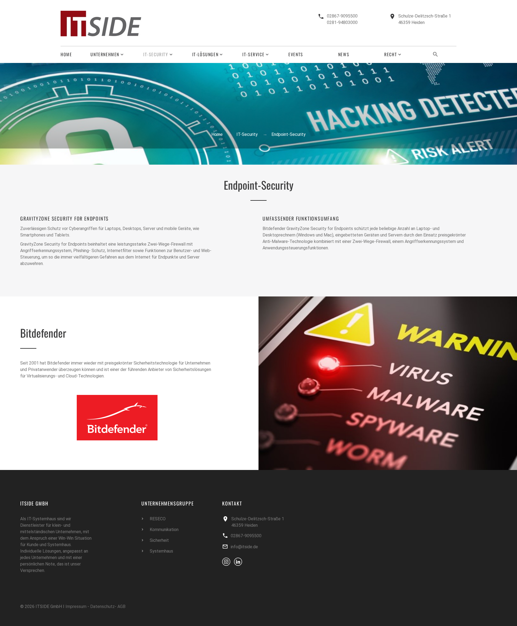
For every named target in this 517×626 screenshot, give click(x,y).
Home (66, 54)
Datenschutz (102, 606)
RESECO (158, 518)
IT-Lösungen (205, 54)
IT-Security (155, 54)
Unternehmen (104, 54)
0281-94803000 (342, 22)
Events (295, 54)
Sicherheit (159, 540)
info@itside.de (244, 546)
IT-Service (253, 54)
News (343, 54)
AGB (121, 606)
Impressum (75, 606)
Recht (390, 54)
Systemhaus (161, 551)
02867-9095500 (342, 16)
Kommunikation (164, 529)
